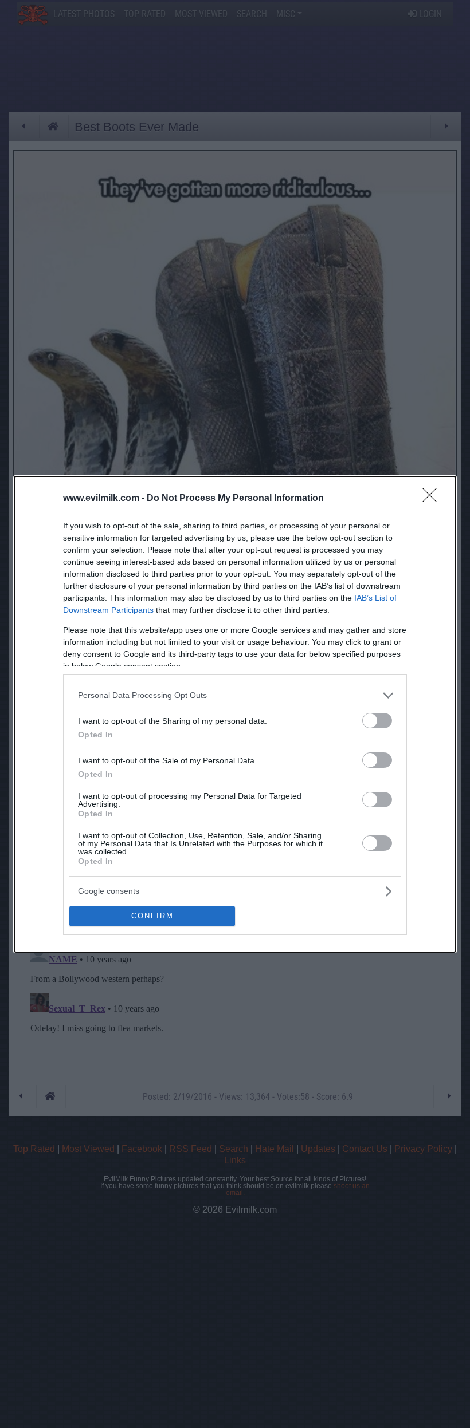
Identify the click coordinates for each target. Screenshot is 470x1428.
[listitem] (235, 695)
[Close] (433, 499)
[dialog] (235, 714)
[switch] (377, 720)
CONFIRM (152, 916)
